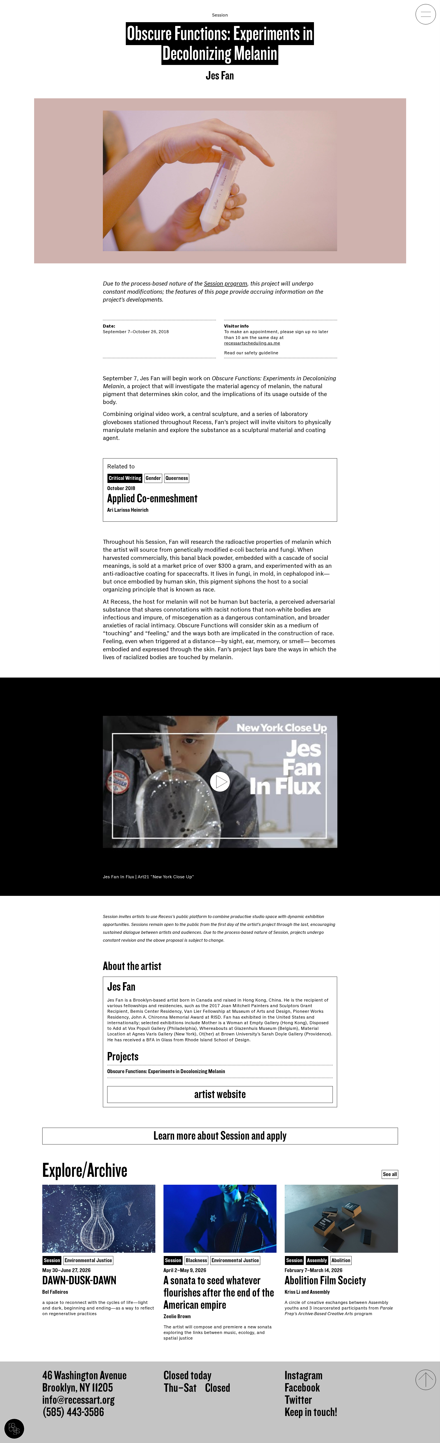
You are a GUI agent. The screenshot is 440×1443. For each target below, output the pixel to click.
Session (220, 15)
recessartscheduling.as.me (252, 343)
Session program (225, 283)
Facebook (302, 1388)
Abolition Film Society (325, 1281)
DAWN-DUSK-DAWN (79, 1281)
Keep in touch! (311, 1412)
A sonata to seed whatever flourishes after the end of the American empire (218, 1293)
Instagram (304, 1376)
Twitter (298, 1400)
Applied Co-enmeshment (152, 499)
